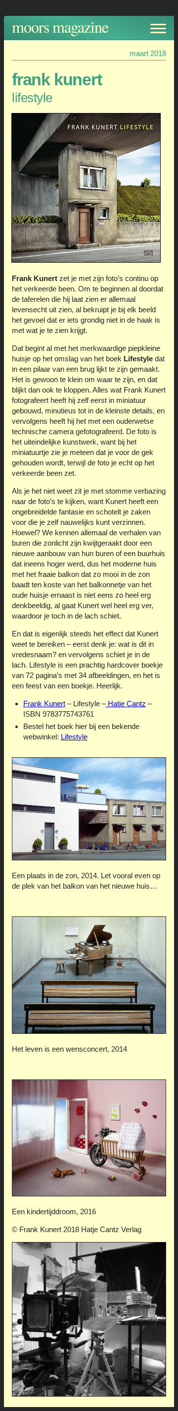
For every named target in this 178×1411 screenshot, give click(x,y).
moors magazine (60, 26)
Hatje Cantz (126, 703)
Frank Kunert (44, 703)
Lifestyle (74, 737)
